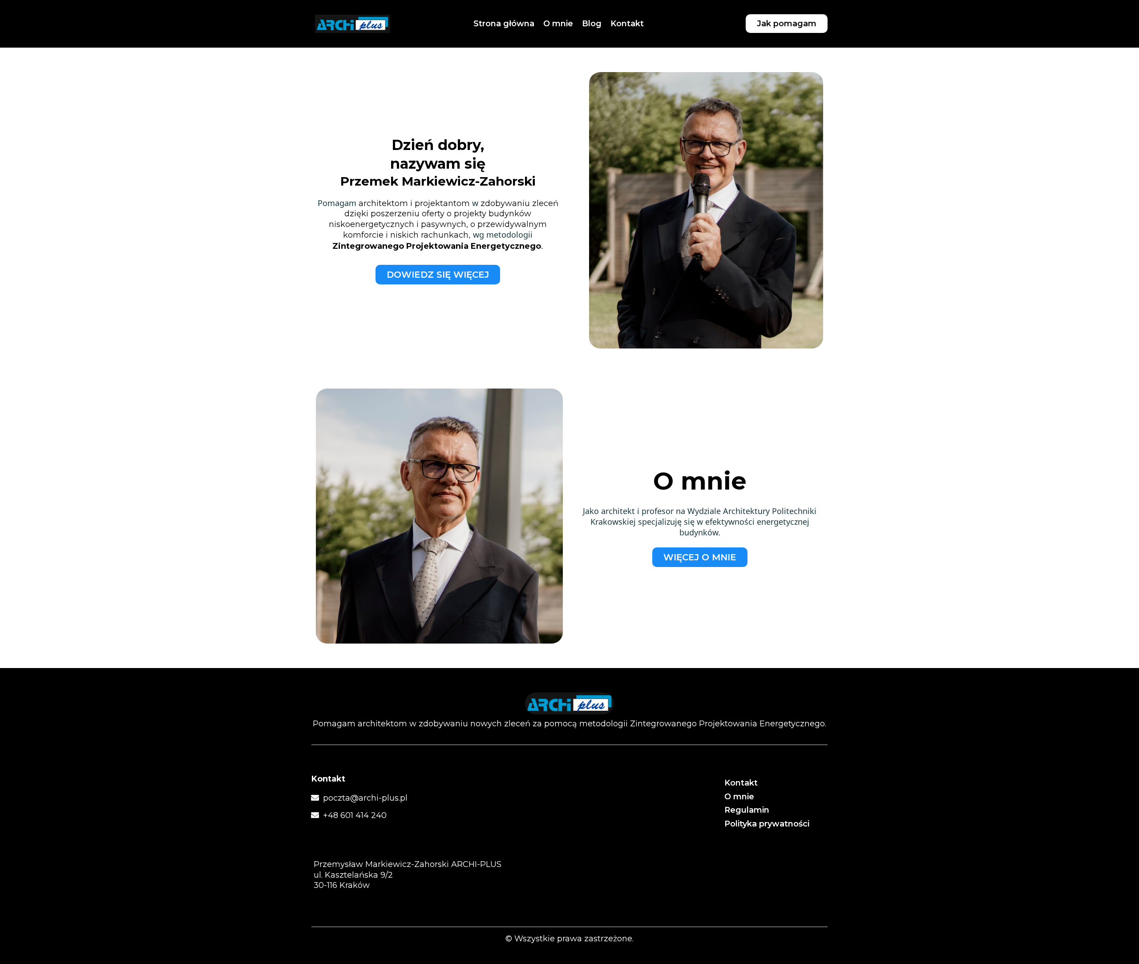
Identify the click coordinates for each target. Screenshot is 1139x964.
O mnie (739, 797)
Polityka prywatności (766, 824)
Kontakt (741, 783)
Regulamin (746, 810)
